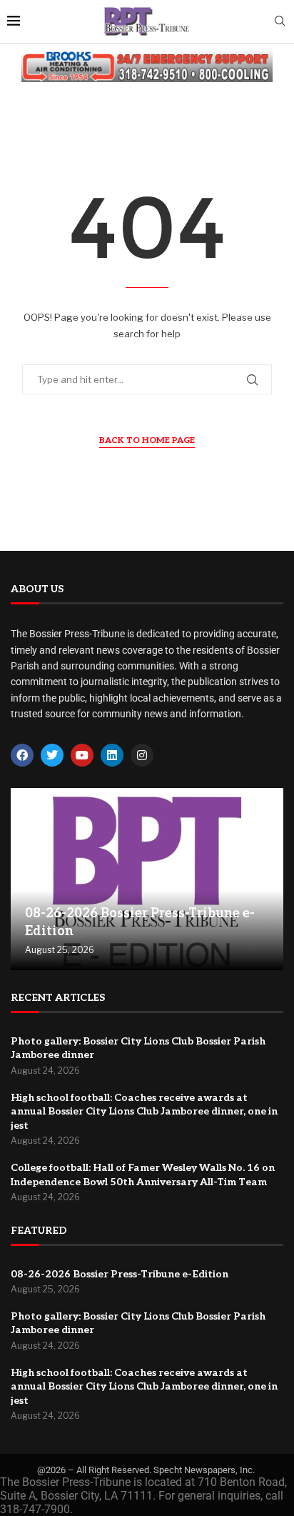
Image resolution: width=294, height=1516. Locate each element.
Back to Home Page (147, 440)
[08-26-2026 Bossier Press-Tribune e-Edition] (147, 879)
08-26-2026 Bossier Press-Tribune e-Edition (119, 1274)
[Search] (280, 22)
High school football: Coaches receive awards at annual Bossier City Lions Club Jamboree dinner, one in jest (144, 1112)
